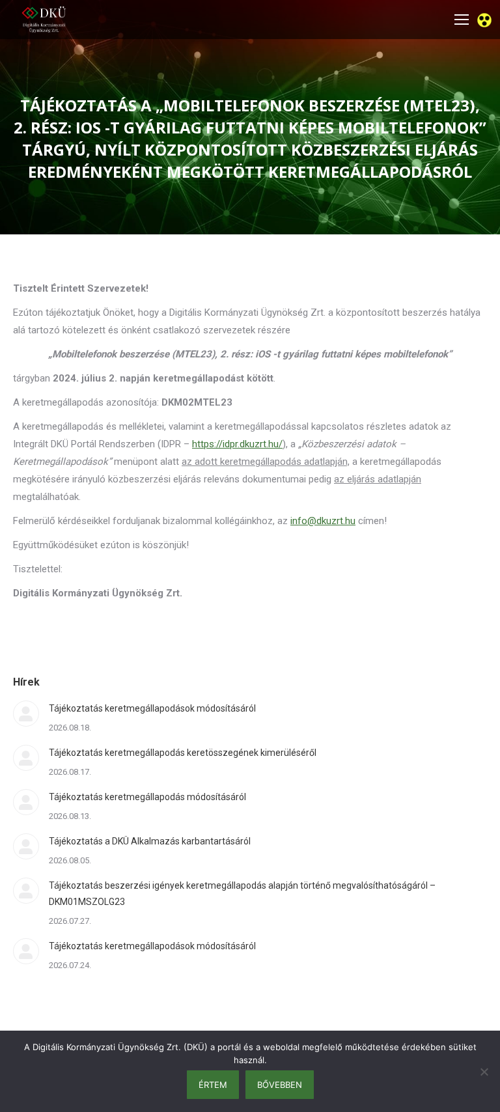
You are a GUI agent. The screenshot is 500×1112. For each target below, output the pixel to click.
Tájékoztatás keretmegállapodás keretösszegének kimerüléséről (182, 752)
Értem (213, 1084)
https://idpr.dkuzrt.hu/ (237, 444)
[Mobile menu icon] (461, 19)
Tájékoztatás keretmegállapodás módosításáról (147, 797)
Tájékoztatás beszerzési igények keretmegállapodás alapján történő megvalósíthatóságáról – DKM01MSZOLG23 (242, 893)
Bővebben (279, 1084)
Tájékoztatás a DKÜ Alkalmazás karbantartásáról (150, 841)
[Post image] (26, 714)
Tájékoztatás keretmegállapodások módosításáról (152, 708)
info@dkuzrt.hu (322, 521)
